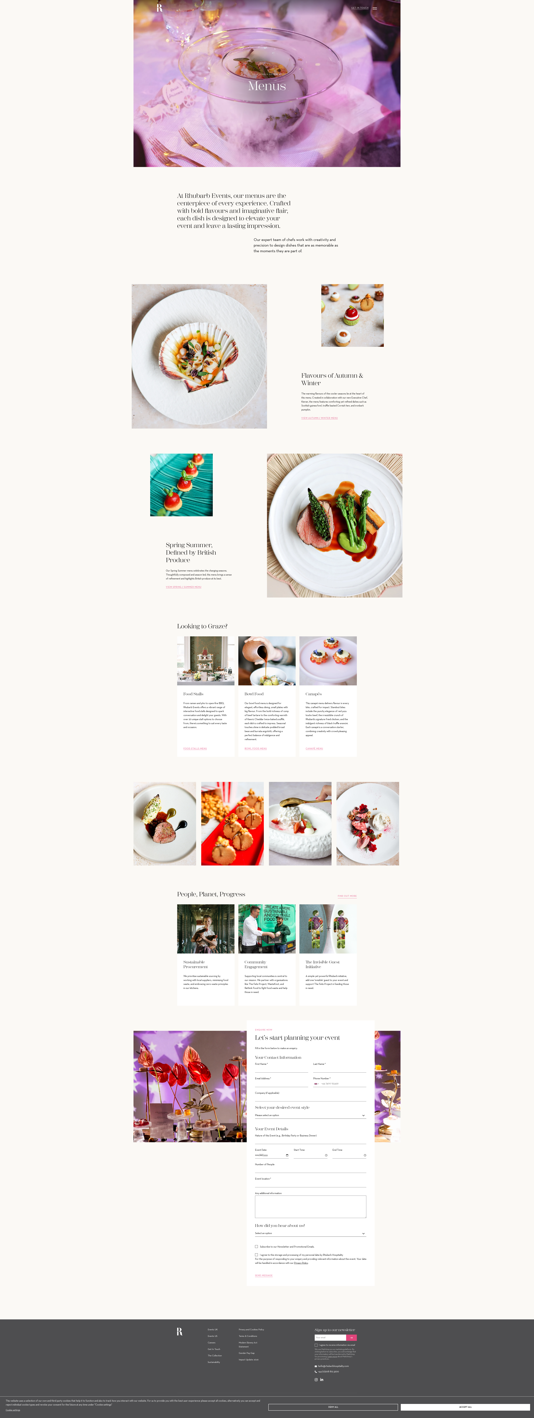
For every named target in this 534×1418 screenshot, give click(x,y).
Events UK (213, 1330)
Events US (212, 1336)
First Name (260, 1064)
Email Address (262, 1078)
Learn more (332, 1357)
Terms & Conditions (248, 1336)
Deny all (333, 1407)
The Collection (215, 1356)
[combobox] (316, 1084)
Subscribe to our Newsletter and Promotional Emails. (287, 1247)
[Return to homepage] (160, 8)
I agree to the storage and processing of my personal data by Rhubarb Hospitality (301, 1255)
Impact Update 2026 (249, 1360)
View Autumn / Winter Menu (319, 418)
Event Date (261, 1150)
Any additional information (268, 1193)
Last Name (318, 1064)
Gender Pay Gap (247, 1353)
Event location (262, 1179)
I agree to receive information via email (337, 1345)
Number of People (265, 1164)
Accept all (465, 1407)
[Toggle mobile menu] (375, 8)
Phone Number (321, 1078)
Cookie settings (13, 1410)
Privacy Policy (301, 1263)
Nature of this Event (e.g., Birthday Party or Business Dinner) (286, 1136)
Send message (264, 1275)
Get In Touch (214, 1349)
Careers (211, 1343)
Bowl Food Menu (256, 749)
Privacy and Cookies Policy (251, 1330)
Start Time (299, 1150)
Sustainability (214, 1362)
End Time (337, 1150)
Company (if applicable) (267, 1093)
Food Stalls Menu (195, 749)
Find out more (347, 896)
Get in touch (360, 8)
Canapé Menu (314, 749)
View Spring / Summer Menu (183, 587)
